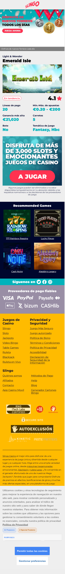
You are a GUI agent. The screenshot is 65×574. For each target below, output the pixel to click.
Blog (34, 385)
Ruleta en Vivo (12, 361)
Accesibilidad (38, 352)
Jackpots (8, 338)
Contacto (8, 385)
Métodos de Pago (42, 375)
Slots (6, 333)
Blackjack (8, 357)
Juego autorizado (41, 333)
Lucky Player (47, 238)
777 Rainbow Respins (17, 238)
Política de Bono (40, 338)
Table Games (11, 347)
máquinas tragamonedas (40, 466)
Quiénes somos (12, 375)
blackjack (23, 470)
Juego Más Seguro (41, 328)
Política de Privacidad (43, 347)
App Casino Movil (13, 390)
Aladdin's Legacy (47, 271)
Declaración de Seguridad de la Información (40, 360)
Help (34, 380)
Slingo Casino (9, 456)
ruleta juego (36, 470)
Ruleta (7, 352)
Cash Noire (17, 271)
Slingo (6, 328)
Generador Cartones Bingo (43, 392)
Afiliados (8, 380)
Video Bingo (10, 342)
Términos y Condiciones (45, 342)
